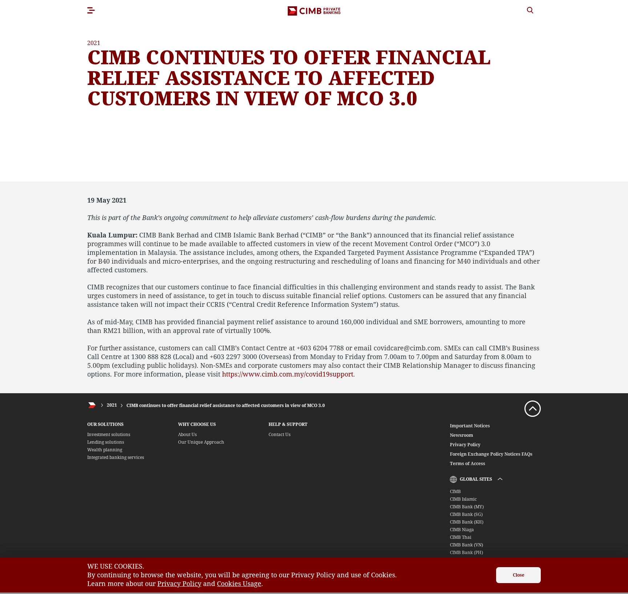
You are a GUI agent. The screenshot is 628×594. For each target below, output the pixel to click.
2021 (112, 405)
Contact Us (279, 434)
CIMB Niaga (462, 529)
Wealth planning (104, 450)
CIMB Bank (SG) (466, 514)
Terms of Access (467, 463)
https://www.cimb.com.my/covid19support (287, 374)
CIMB (455, 491)
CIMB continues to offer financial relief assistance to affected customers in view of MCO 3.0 (225, 405)
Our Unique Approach (201, 442)
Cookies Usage (239, 583)
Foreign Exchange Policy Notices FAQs (491, 454)
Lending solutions (105, 442)
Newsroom (461, 435)
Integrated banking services (115, 457)
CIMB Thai (460, 537)
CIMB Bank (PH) (466, 552)
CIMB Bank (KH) (466, 522)
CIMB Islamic (463, 499)
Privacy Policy (465, 445)
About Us (187, 434)
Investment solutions (108, 434)
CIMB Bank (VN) (466, 545)
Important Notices (470, 426)
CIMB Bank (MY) (467, 507)
